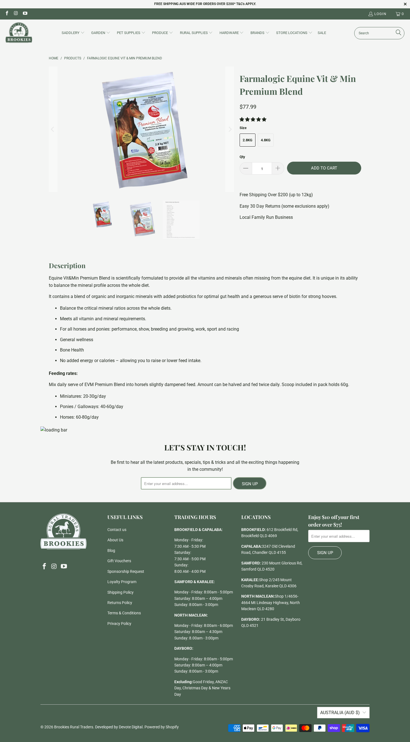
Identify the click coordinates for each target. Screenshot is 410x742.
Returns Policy (119, 602)
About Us (115, 540)
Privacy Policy (119, 623)
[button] (73, 33)
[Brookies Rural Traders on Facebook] (6, 14)
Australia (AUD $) (340, 712)
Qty (242, 157)
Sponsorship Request (125, 571)
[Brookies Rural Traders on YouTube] (24, 14)
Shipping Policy (120, 592)
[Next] (229, 129)
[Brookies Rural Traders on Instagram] (15, 14)
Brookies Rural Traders (73, 727)
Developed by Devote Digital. (119, 727)
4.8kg (266, 140)
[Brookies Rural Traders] (19, 33)
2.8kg (247, 140)
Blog (111, 550)
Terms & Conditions (124, 613)
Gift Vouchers (119, 561)
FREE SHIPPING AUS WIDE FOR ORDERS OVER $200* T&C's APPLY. (205, 4)
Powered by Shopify (161, 727)
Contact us (116, 529)
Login (380, 14)
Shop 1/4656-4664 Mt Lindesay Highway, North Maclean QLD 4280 (270, 602)
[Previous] (53, 129)
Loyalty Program (121, 581)
